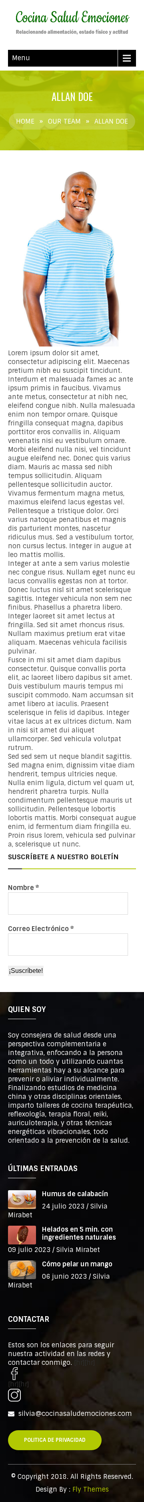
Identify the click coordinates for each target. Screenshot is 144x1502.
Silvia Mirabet (78, 1250)
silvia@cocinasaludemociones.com (75, 1413)
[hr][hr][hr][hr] (51, 1373)
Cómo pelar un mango (77, 1264)
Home (25, 121)
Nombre (23, 888)
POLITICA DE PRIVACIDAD (55, 1440)
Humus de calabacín (75, 1194)
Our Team (64, 121)
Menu (21, 58)
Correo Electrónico (41, 929)
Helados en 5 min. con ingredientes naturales (79, 1233)
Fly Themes (90, 1489)
